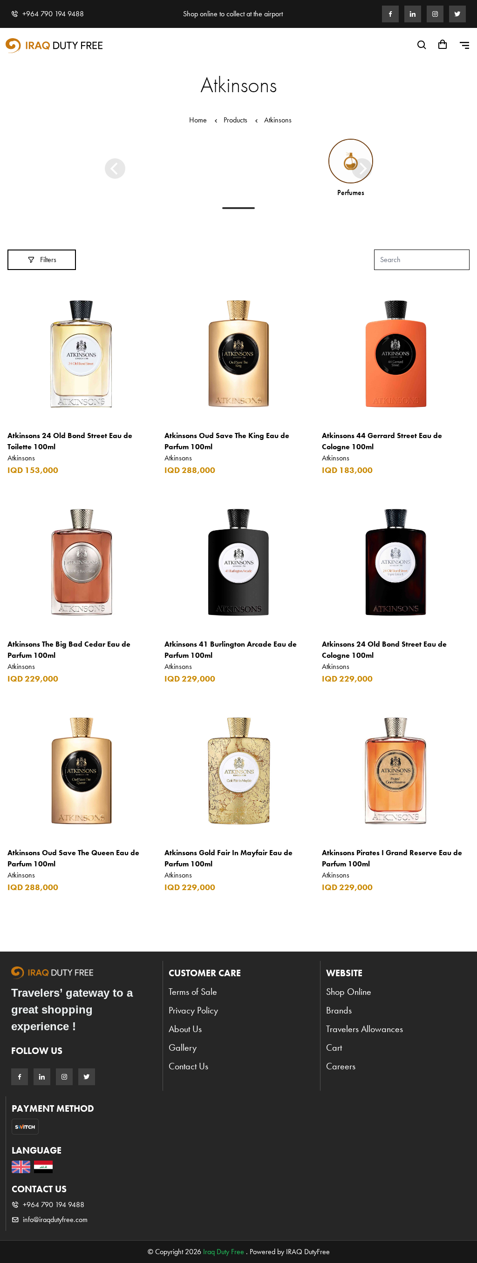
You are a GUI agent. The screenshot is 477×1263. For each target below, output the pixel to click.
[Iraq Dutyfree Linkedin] (412, 14)
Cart (334, 1047)
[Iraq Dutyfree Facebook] (390, 14)
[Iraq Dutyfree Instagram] (435, 14)
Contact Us (188, 1066)
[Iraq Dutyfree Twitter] (457, 14)
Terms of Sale (193, 992)
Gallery (183, 1047)
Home (198, 120)
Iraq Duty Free (223, 1251)
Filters (48, 259)
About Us (185, 1029)
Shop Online (348, 992)
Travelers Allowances (364, 1029)
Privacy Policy (193, 1010)
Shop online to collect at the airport (233, 14)
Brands (339, 1010)
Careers (340, 1066)
